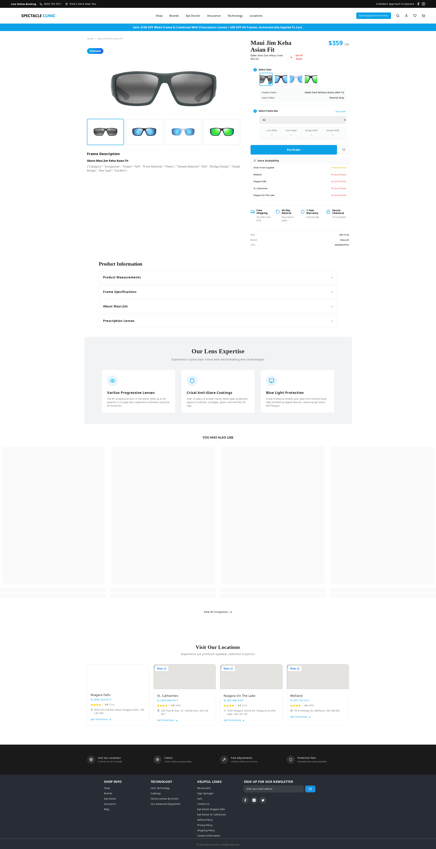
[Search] (398, 15)
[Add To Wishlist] (344, 150)
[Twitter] (263, 800)
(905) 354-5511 (103, 699)
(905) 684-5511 (169, 700)
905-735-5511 (302, 700)
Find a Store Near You (83, 3)
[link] (53, 590)
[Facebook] (418, 4)
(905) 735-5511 (53, 3)
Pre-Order (294, 150)
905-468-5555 (235, 700)
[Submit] (310, 789)
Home (90, 38)
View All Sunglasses (216, 611)
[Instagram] (423, 4)
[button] (373, 15)
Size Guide (341, 111)
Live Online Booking (23, 4)
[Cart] (423, 15)
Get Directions (100, 719)
